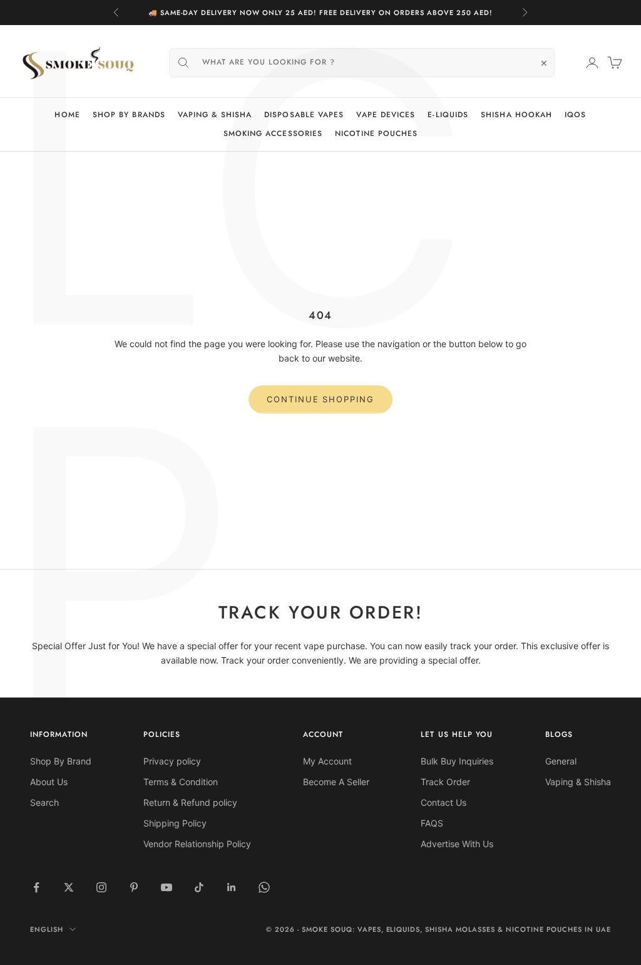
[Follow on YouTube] (166, 887)
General (561, 761)
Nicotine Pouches (376, 133)
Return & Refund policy (190, 802)
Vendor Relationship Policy (197, 843)
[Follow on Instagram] (101, 887)
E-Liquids (448, 114)
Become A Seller (336, 781)
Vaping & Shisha (215, 114)
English (46, 929)
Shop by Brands (129, 114)
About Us (49, 781)
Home (66, 114)
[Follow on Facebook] (36, 887)
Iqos (575, 114)
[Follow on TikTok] (199, 887)
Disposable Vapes (304, 114)
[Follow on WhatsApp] (264, 887)
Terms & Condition (180, 781)
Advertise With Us (457, 843)
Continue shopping (320, 399)
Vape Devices (385, 114)
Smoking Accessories (273, 133)
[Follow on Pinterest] (134, 887)
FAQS (432, 823)
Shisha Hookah (516, 114)
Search (44, 802)
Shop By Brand (60, 761)
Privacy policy (172, 761)
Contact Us (443, 802)
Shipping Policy (175, 823)
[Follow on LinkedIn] (231, 887)
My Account (327, 761)
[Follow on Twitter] (69, 887)
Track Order (445, 781)
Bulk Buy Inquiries (457, 761)
